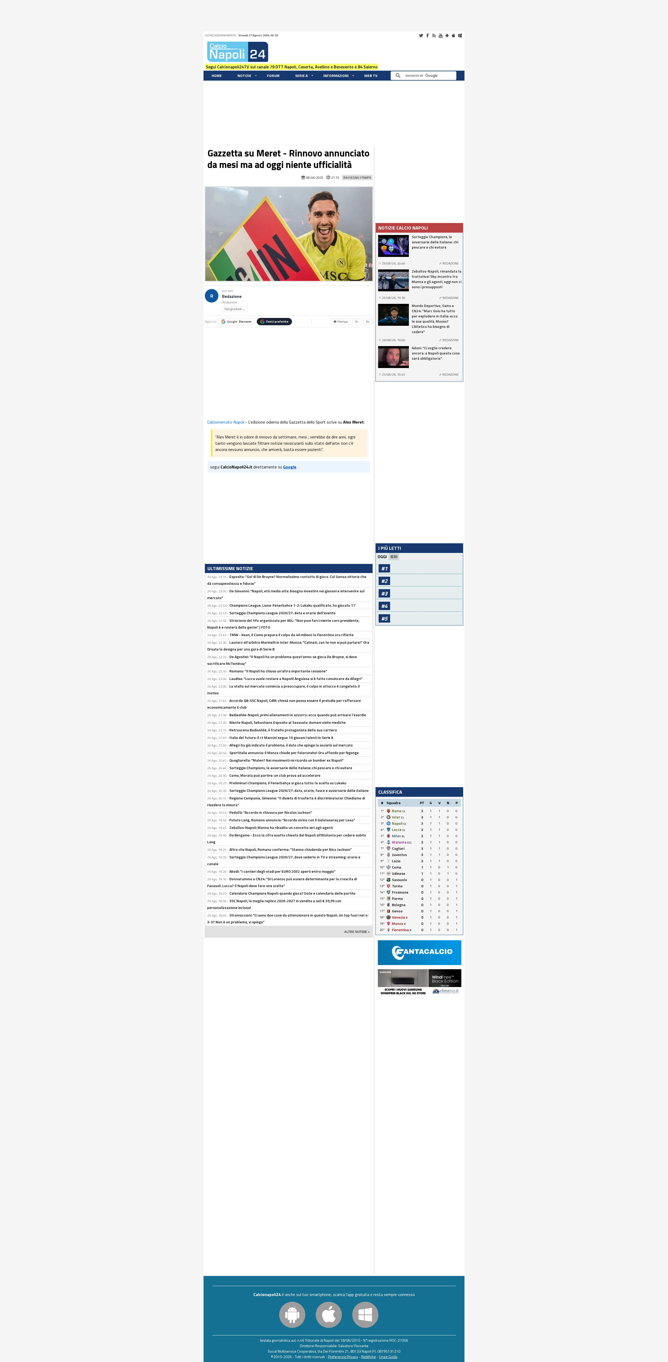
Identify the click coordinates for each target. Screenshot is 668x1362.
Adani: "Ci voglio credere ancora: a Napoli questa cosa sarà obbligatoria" (436, 353)
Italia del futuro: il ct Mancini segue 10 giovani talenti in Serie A (281, 737)
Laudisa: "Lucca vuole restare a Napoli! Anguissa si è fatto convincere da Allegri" (295, 678)
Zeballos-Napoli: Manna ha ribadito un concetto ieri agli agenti (281, 827)
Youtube (440, 35)
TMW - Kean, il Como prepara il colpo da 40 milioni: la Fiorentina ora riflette (291, 634)
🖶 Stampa (340, 321)
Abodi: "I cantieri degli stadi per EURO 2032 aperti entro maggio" (282, 871)
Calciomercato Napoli (225, 422)
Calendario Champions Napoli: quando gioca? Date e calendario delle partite (292, 893)
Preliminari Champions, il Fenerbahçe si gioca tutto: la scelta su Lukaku (287, 783)
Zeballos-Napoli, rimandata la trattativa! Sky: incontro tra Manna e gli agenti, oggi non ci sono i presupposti (436, 279)
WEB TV (370, 75)
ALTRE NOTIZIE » (357, 932)
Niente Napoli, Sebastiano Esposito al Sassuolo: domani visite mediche (287, 722)
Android (447, 35)
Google (239, 321)
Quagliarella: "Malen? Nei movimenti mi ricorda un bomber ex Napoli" (286, 760)
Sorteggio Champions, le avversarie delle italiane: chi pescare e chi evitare (290, 767)
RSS (434, 35)
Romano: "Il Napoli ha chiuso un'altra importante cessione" (278, 671)
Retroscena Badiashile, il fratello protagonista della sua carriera (283, 730)
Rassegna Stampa (357, 177)
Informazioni (336, 75)
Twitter (421, 35)
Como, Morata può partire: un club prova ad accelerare (274, 775)
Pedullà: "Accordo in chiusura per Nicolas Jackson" (270, 812)
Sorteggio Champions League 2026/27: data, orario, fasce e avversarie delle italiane (299, 790)
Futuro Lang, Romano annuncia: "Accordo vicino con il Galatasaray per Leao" (292, 820)
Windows (460, 35)
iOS (453, 35)
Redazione (232, 296)
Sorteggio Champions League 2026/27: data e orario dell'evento (282, 613)
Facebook (427, 35)
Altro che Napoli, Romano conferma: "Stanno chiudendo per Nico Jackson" (290, 849)
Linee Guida (388, 1356)
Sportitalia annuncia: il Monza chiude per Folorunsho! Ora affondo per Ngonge (294, 752)
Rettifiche (368, 1356)
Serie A (301, 75)
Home (217, 75)
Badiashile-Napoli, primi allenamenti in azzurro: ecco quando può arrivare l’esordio (297, 715)
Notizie (244, 75)
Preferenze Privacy (343, 1356)
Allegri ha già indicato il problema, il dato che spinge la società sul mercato (291, 745)
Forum (273, 75)
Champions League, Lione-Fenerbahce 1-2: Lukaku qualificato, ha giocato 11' (292, 605)
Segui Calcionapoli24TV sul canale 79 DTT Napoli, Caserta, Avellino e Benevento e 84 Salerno (292, 67)
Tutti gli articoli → (234, 309)
